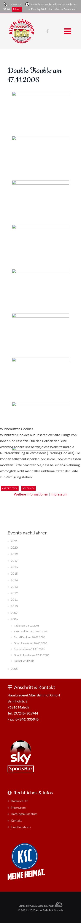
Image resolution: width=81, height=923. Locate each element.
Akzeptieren (9, 488)
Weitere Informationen (31, 494)
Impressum (59, 494)
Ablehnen (28, 488)
